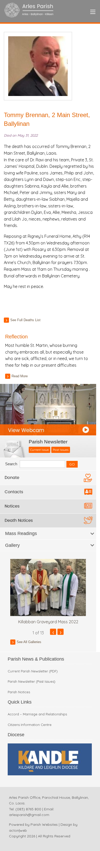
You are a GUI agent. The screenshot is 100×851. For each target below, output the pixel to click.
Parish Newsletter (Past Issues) (31, 681)
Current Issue (39, 450)
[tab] (48, 533)
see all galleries (29, 642)
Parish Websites (44, 824)
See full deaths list (25, 320)
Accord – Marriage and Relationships (37, 714)
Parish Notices (19, 692)
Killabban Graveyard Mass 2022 (48, 621)
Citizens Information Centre (30, 724)
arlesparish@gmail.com (29, 814)
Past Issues (60, 450)
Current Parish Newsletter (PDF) (33, 671)
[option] (48, 592)
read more (20, 376)
